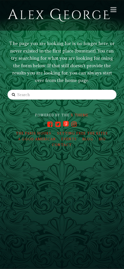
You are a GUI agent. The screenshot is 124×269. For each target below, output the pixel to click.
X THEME (80, 115)
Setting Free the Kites (82, 133)
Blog (87, 139)
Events (69, 139)
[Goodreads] (66, 124)
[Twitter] (58, 124)
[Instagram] (74, 124)
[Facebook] (49, 124)
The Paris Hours (34, 133)
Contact (62, 145)
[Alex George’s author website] (58, 15)
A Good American (37, 139)
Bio (102, 139)
